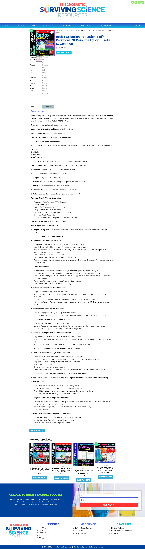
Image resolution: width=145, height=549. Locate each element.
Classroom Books (105, 25)
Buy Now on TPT (63, 52)
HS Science (47, 25)
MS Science (66, 25)
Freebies (20, 25)
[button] (51, 32)
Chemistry (73, 30)
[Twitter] (135, 2)
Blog (33, 25)
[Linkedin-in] (132, 2)
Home (7, 25)
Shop (122, 25)
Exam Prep (84, 25)
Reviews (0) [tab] (48, 106)
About (136, 25)
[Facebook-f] (139, 2)
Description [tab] (35, 106)
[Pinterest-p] (142, 2)
